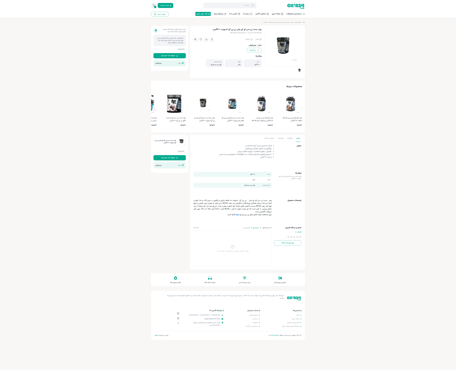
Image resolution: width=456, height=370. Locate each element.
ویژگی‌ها (289, 138)
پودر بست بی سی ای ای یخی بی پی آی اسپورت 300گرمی (278, 22)
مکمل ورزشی (297, 22)
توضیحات (280, 138)
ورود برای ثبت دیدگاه (287, 243)
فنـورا (156, 335)
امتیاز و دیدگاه (269, 138)
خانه (304, 22)
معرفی (298, 138)
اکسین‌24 (275, 335)
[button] (154, 109)
